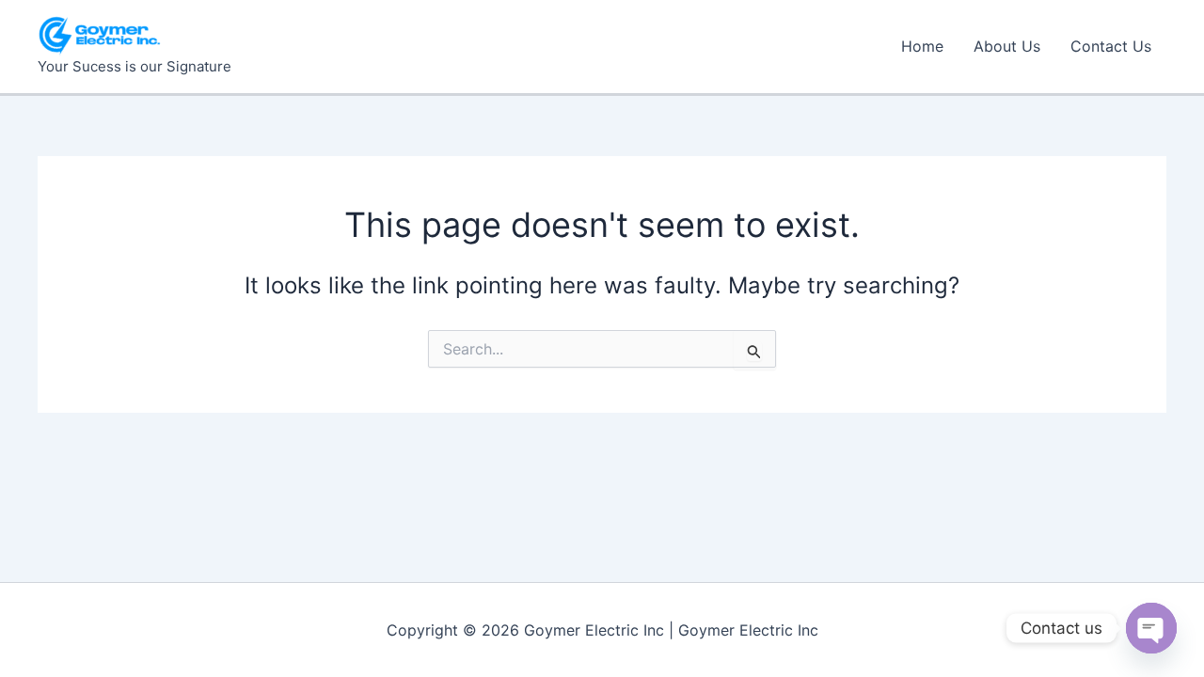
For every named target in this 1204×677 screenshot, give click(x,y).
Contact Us (1110, 46)
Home (922, 46)
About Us (1007, 46)
